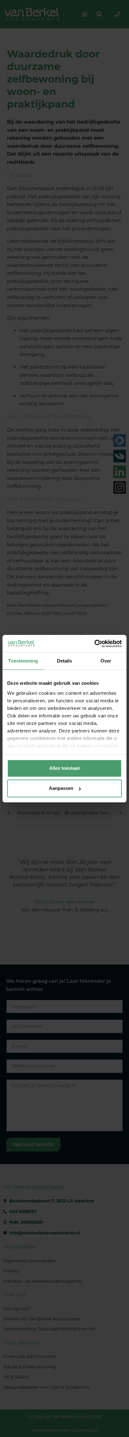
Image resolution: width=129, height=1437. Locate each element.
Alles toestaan (64, 768)
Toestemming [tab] (23, 660)
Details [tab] (64, 660)
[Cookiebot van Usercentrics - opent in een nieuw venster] (94, 644)
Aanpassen (61, 788)
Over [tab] (106, 660)
